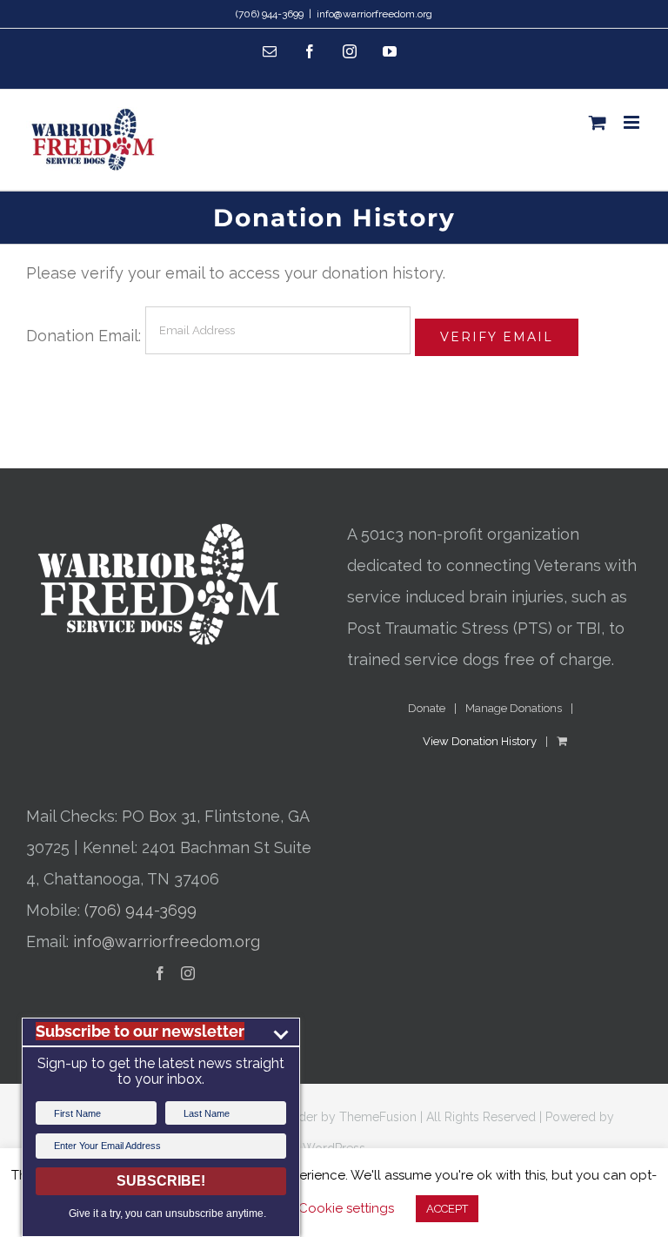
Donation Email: (83, 335)
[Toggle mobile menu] (633, 122)
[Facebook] (160, 973)
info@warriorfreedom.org (374, 14)
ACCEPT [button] (447, 1208)
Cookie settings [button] (346, 1208)
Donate (426, 708)
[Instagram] (188, 973)
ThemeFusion (378, 1117)
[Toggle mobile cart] (597, 122)
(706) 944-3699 (140, 910)
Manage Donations (513, 708)
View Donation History (480, 741)
